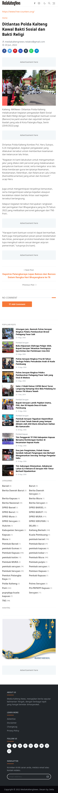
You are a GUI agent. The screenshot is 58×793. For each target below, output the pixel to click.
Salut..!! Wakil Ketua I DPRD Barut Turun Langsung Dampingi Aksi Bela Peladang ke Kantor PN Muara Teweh (36, 389)
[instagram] (39, 3)
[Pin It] (15, 51)
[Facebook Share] (4, 51)
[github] (9, 751)
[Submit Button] (48, 776)
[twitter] (41, 746)
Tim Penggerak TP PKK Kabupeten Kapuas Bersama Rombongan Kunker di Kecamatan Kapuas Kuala (35, 440)
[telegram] (9, 746)
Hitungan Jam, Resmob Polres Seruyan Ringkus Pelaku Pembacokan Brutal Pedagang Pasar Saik (34, 332)
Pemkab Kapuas (22, 434)
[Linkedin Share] (20, 51)
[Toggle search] (49, 3)
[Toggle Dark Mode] (44, 3)
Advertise (11, 719)
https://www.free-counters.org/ (18, 11)
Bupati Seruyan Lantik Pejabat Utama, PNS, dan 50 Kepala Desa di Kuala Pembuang (33, 405)
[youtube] (31, 746)
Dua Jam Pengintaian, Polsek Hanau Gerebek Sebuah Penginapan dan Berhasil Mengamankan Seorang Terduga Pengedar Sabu (36, 454)
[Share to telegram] (37, 51)
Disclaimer (12, 722)
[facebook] (35, 3)
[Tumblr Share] (26, 51)
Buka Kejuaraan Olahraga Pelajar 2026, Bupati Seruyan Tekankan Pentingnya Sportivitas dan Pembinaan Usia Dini (34, 348)
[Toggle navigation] (54, 3)
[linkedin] (20, 746)
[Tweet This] (10, 51)
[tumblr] (14, 746)
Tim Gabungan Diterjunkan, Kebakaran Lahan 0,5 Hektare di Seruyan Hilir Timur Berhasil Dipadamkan (35, 468)
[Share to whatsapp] (31, 51)
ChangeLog (12, 726)
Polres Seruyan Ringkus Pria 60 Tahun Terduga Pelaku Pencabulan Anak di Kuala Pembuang (35, 361)
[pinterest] (25, 746)
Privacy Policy (13, 730)
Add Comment (18, 304)
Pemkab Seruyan (22, 343)
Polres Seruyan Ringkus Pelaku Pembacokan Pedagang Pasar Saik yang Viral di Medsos (34, 375)
